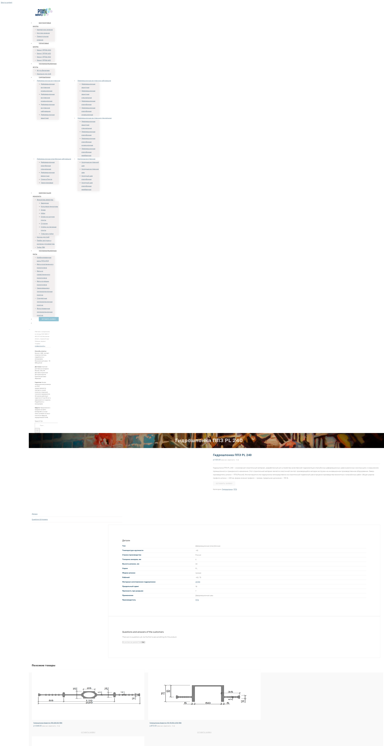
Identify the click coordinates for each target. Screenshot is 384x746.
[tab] (77, 514)
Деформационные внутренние (48, 81)
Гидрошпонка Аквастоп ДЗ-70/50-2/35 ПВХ (166, 723)
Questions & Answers (40, 519)
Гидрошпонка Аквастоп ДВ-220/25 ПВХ (47, 723)
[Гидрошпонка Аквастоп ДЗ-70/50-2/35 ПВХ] (204, 695)
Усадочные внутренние (86, 159)
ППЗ (235, 489)
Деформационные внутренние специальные (95, 118)
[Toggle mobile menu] (29, 329)
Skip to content (6, 3)
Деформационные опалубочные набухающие (54, 159)
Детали (35, 514)
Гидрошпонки (227, 489)
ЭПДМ (197, 582)
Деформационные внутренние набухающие (94, 81)
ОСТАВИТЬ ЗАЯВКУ (224, 483)
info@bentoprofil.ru (40, 346)
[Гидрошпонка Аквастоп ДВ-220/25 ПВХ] (88, 695)
